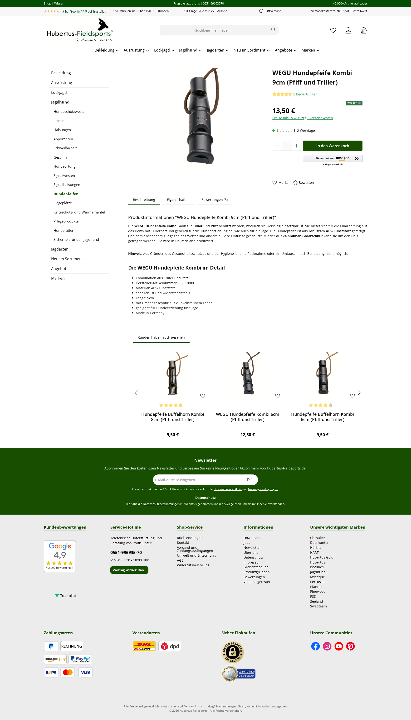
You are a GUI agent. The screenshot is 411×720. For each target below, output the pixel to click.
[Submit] (249, 479)
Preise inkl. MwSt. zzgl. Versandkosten (302, 118)
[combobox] (214, 30)
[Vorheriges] (136, 392)
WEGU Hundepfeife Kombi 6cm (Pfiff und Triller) (247, 417)
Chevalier (317, 537)
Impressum (253, 562)
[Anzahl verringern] (277, 146)
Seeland (316, 601)
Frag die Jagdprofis (187, 3)
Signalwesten (64, 175)
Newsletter (252, 547)
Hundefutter (63, 230)
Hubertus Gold (321, 557)
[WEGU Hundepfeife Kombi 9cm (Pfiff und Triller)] (198, 119)
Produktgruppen (257, 572)
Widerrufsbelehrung (193, 565)
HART (314, 552)
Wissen (59, 3)
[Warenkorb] (362, 30)
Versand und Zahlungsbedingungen (195, 549)
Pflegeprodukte (66, 221)
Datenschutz (254, 557)
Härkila (315, 547)
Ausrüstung (61, 82)
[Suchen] (273, 30)
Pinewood (318, 591)
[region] (198, 119)
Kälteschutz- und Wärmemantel (79, 212)
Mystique (317, 577)
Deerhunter (319, 542)
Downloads (252, 537)
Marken (58, 278)
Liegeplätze (63, 202)
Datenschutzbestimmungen (161, 504)
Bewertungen (254, 577)
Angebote (59, 268)
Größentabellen (256, 567)
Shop (47, 3)
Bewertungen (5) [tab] (214, 199)
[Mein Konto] (348, 30)
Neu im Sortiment (67, 258)
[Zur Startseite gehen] (79, 30)
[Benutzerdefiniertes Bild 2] (238, 673)
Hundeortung (64, 166)
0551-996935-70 (126, 552)
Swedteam (318, 606)
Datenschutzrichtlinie (228, 489)
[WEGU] (354, 103)
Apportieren (63, 139)
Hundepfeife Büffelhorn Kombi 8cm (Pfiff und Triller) (172, 417)
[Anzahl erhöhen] (296, 146)
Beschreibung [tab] (144, 199)
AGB (227, 504)
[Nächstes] (358, 392)
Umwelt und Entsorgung (196, 555)
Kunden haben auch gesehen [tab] (161, 337)
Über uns (251, 552)
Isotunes (317, 567)
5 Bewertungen (305, 94)
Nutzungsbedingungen (263, 489)
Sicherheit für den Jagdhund (76, 239)
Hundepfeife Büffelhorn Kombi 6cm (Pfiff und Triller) (322, 417)
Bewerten (306, 182)
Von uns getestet (257, 581)
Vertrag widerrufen (128, 570)
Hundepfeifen (66, 193)
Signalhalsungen (67, 184)
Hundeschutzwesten (70, 111)
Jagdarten (59, 249)
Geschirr (60, 157)
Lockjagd (59, 92)
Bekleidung (61, 73)
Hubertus (317, 562)
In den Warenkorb (332, 145)
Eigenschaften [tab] (178, 199)
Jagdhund (60, 102)
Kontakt (183, 542)
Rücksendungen (190, 537)
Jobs (247, 542)
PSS (313, 596)
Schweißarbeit (65, 148)
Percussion (319, 581)
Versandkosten (194, 706)
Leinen (59, 120)
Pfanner (316, 586)
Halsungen (62, 129)
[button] (332, 160)
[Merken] (203, 396)
